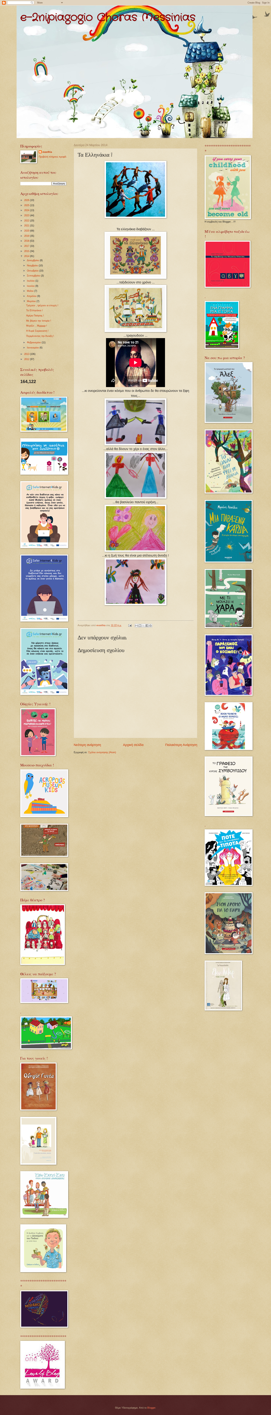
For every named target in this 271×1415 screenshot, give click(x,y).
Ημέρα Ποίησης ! (35, 315)
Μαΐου (30, 291)
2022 (27, 220)
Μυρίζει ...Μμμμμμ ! (36, 325)
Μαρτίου (32, 301)
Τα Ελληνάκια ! (34, 310)
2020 (27, 230)
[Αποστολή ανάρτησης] (129, 625)
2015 (27, 251)
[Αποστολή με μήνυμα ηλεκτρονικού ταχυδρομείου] (136, 625)
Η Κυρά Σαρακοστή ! (37, 330)
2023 (27, 215)
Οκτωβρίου (33, 270)
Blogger (151, 1407)
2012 (27, 359)
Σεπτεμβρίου (34, 275)
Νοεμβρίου (33, 265)
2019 (27, 235)
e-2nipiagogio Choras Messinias (107, 17)
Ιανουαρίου (33, 347)
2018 (27, 240)
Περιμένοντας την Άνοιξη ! (40, 336)
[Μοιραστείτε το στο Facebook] (147, 625)
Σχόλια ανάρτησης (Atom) (102, 752)
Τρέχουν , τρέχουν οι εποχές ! (42, 305)
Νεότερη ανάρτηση (87, 745)
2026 (27, 200)
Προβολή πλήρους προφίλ (52, 156)
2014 (27, 256)
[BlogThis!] (140, 625)
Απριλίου (32, 296)
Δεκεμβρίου (33, 260)
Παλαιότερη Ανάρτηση (181, 745)
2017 (27, 246)
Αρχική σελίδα (133, 745)
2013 (27, 354)
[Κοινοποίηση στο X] (143, 625)
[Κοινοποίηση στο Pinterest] (150, 625)
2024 (27, 210)
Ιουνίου (31, 286)
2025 (27, 205)
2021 (27, 225)
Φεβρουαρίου (34, 342)
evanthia (47, 152)
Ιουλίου (31, 280)
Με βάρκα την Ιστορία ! (38, 320)
